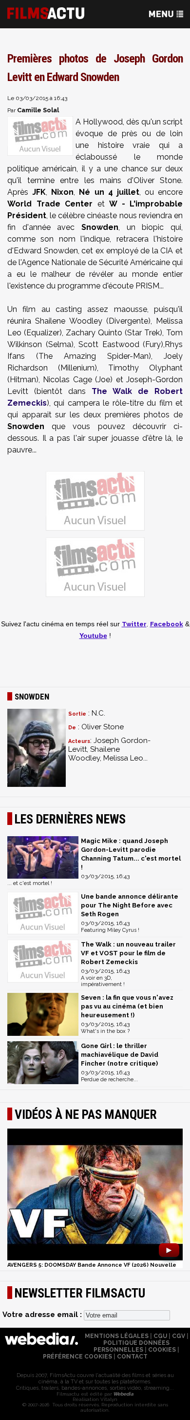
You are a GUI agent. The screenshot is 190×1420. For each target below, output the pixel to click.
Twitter (134, 624)
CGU (160, 1336)
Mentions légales (117, 1336)
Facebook (166, 624)
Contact (132, 1356)
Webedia (122, 1394)
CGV (178, 1336)
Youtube (93, 635)
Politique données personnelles (132, 1346)
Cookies (162, 1349)
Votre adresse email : (43, 1314)
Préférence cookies (77, 1356)
